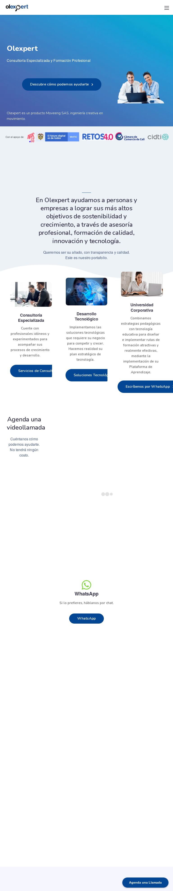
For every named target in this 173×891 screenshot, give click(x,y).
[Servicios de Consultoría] (31, 294)
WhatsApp (86, 618)
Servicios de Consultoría (38, 370)
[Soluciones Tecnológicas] (86, 292)
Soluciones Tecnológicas (94, 375)
